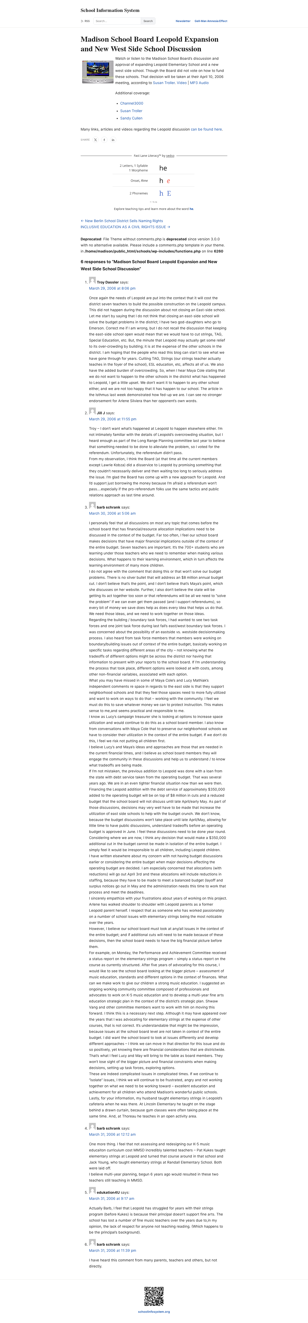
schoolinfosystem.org (154, 1311)
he (191, 209)
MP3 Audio (199, 83)
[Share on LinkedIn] (113, 140)
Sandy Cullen (131, 118)
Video (182, 83)
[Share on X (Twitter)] (95, 140)
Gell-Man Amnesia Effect (211, 21)
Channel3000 (131, 103)
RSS (87, 21)
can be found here (206, 129)
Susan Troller (164, 83)
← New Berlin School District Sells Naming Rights (122, 221)
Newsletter (183, 21)
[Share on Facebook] (104, 140)
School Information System (110, 10)
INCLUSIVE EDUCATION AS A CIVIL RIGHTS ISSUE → (125, 227)
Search (148, 21)
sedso (170, 156)
